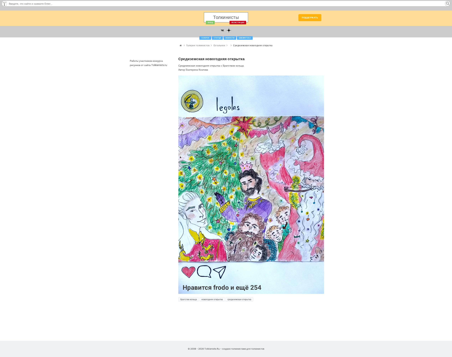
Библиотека (245, 38)
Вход (210, 23)
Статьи (217, 38)
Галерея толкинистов (198, 45)
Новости (229, 38)
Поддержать (310, 17)
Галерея (205, 38)
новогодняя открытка (212, 299)
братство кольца (188, 299)
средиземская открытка (239, 299)
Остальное (219, 45)
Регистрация (237, 23)
